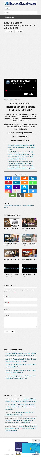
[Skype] (24, 187)
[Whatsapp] (33, 182)
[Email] (12, 195)
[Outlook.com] (24, 191)
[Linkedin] (33, 178)
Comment (7, 315)
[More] (28, 195)
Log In (8, 8)
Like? (10, 31)
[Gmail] (16, 191)
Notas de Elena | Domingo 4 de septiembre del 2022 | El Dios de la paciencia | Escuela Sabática (21, 428)
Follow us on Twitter (13, 446)
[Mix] (24, 182)
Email (6, 303)
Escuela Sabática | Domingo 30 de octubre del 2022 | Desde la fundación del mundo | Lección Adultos (20, 420)
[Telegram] (33, 191)
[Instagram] (8, 191)
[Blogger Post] (20, 195)
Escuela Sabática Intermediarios (12, 205)
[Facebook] (8, 178)
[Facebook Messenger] (8, 187)
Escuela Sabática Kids (28, 205)
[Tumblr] (33, 187)
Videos (6, 207)
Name (6, 296)
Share (20, 31)
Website (6, 309)
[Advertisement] (20, 57)
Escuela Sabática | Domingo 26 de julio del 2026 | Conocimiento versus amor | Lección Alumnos (21, 147)
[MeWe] (16, 182)
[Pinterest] (8, 182)
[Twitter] (16, 178)
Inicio (8, 450)
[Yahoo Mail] (16, 187)
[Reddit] (24, 178)
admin (11, 99)
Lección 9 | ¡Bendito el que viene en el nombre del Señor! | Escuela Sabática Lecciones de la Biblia (20, 407)
